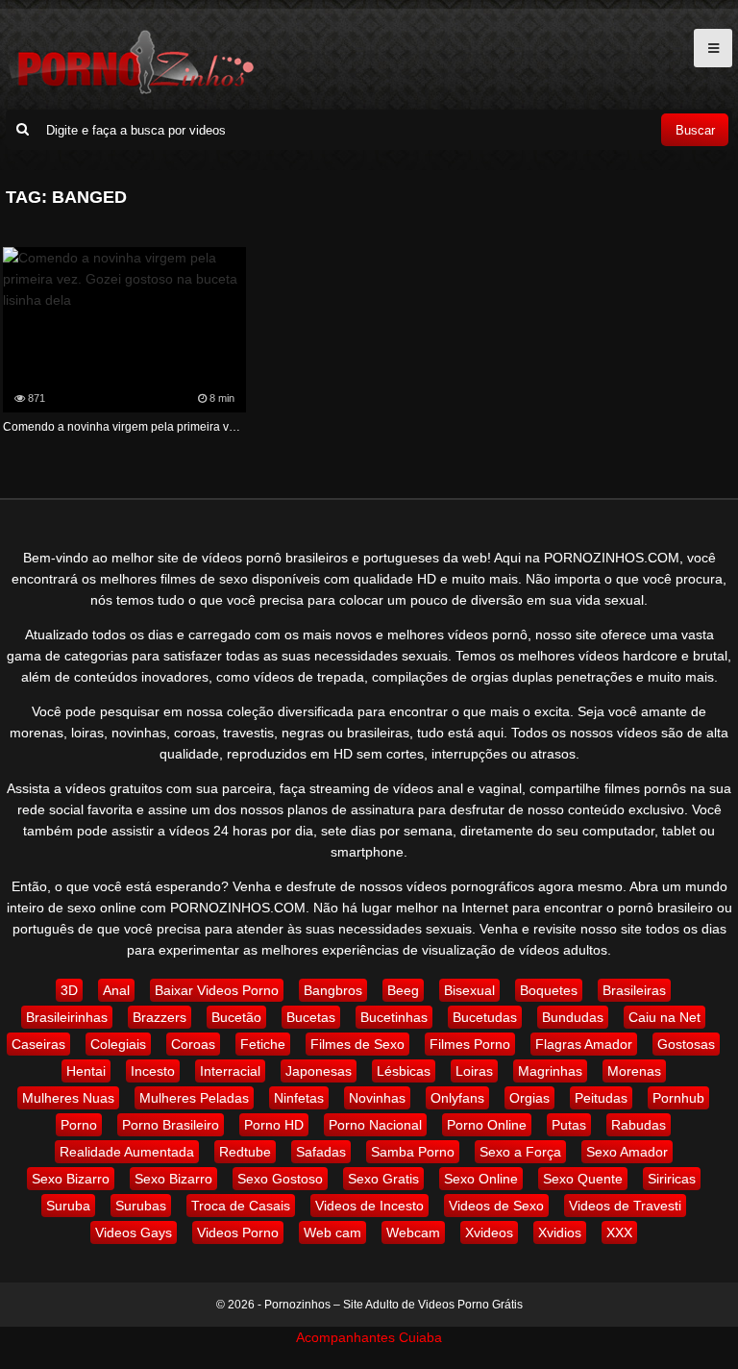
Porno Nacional (375, 1125)
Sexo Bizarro (71, 1178)
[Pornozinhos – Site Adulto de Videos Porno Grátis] (131, 91)
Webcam (413, 1232)
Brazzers (159, 1017)
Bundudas (572, 1017)
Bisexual (469, 990)
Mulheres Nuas (68, 1098)
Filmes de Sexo (357, 1044)
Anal (116, 990)
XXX (619, 1232)
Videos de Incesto (369, 1205)
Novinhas (377, 1098)
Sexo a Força (520, 1151)
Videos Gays (133, 1232)
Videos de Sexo (496, 1205)
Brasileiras (634, 990)
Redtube (245, 1151)
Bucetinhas (394, 1017)
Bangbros (333, 990)
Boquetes (549, 990)
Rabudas (638, 1125)
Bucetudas (485, 1017)
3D (69, 990)
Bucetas (310, 1017)
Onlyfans (457, 1098)
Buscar (695, 130)
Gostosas (686, 1044)
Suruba (68, 1205)
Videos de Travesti (625, 1205)
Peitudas (601, 1098)
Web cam (332, 1232)
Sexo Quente (583, 1178)
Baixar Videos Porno (217, 990)
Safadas (321, 1151)
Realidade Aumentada (127, 1151)
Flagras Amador (583, 1044)
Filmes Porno (470, 1044)
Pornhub (678, 1098)
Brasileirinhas (67, 1017)
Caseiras (38, 1044)
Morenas (634, 1071)
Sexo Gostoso (280, 1178)
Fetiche (262, 1044)
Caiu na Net (664, 1017)
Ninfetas (299, 1098)
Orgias (529, 1098)
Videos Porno (238, 1232)
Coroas (193, 1044)
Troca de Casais (240, 1205)
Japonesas (318, 1071)
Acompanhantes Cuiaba (369, 1337)
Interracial (230, 1071)
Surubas (140, 1205)
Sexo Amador (627, 1151)
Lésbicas (403, 1071)
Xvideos (489, 1232)
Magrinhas (550, 1071)
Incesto (153, 1071)
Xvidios (559, 1232)
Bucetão (236, 1017)
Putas (569, 1125)
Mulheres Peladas (194, 1098)
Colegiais (118, 1044)
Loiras (474, 1071)
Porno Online (487, 1125)
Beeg (403, 990)
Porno (79, 1125)
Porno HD (274, 1125)
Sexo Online (481, 1178)
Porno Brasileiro (170, 1125)
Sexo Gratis (383, 1178)
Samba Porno (413, 1151)
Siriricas (672, 1178)
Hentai (86, 1071)
